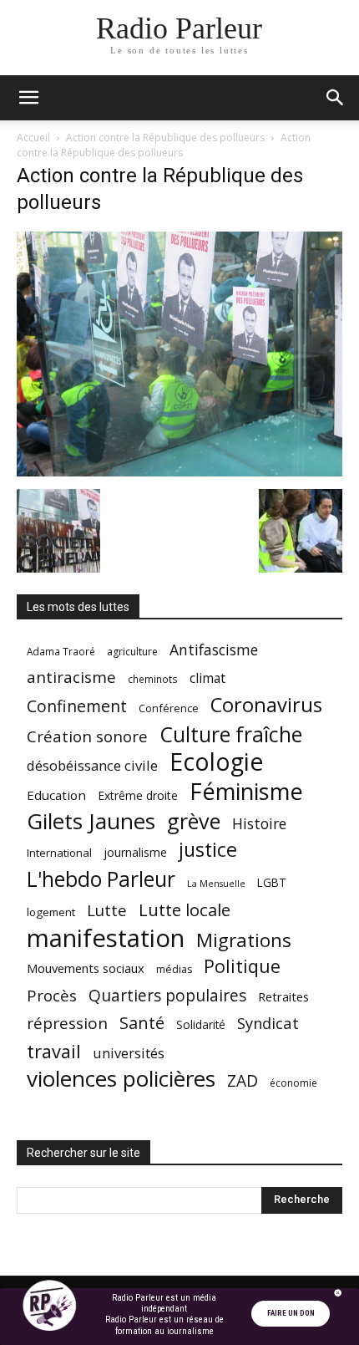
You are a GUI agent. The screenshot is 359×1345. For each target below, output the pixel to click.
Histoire (259, 824)
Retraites (283, 996)
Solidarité (200, 1024)
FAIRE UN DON (291, 1313)
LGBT (271, 882)
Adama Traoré (61, 651)
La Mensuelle (216, 883)
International (59, 852)
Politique (242, 966)
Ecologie (216, 762)
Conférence (169, 708)
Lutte (107, 910)
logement (51, 912)
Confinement (77, 706)
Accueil (33, 137)
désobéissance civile (92, 765)
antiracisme (71, 677)
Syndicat (268, 1023)
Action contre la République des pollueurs (165, 137)
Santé (141, 1023)
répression (67, 1023)
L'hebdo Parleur (101, 879)
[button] (28, 97)
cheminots (153, 678)
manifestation (106, 938)
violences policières (121, 1079)
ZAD (242, 1080)
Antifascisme (213, 650)
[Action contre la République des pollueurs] (179, 472)
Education (56, 795)
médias (174, 969)
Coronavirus (266, 705)
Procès (52, 995)
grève (193, 821)
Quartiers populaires (167, 995)
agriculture (132, 651)
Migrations (243, 940)
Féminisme (246, 791)
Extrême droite (138, 795)
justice (208, 849)
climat (207, 678)
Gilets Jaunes (91, 821)
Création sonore (87, 736)
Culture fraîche (230, 734)
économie (293, 1083)
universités (128, 1053)
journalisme (135, 852)
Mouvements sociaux (85, 968)
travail (54, 1051)
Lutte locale (184, 910)
